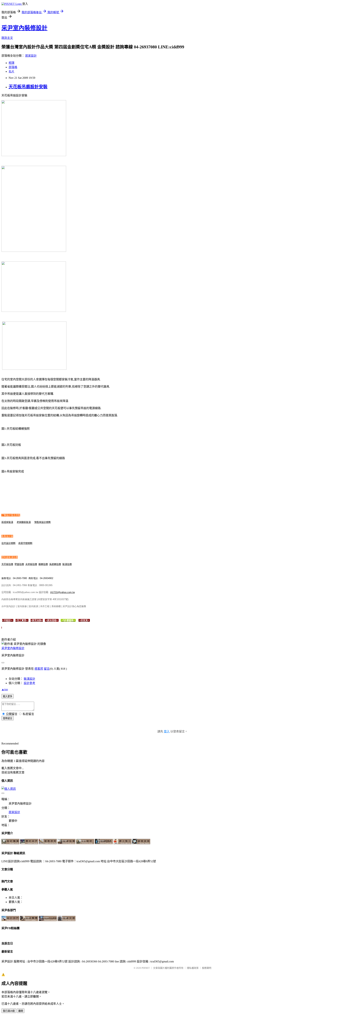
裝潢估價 (67, 564)
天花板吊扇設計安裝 (28, 86)
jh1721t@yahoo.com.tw (62, 592)
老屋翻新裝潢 (24, 522)
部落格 (13, 67)
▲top (4, 689)
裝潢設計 (29, 678)
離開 (20, 1011)
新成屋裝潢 (7, 522)
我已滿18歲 (9, 1011)
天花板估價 (7, 564)
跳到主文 (7, 37)
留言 (47, 668)
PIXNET (146, 968)
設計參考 (29, 683)
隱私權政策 (193, 968)
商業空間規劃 (25, 543)
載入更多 (7, 696)
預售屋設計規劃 (42, 522)
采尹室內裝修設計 (24, 28)
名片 (11, 71)
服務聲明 (206, 968)
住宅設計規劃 (8, 543)
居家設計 (31, 55)
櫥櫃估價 (43, 564)
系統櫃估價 (55, 564)
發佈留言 (7, 718)
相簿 (11, 62)
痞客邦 (38, 668)
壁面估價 (19, 564)
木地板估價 (31, 564)
